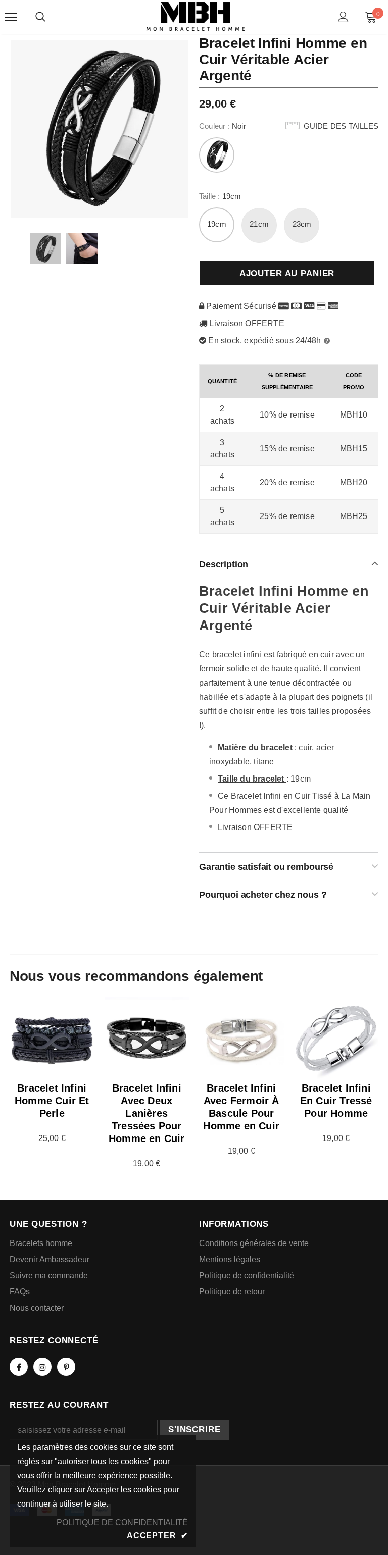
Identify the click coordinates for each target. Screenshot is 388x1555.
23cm (302, 224)
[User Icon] (343, 17)
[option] (99, 128)
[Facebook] (19, 1367)
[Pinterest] (66, 1367)
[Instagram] (42, 1367)
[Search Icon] (40, 17)
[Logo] (195, 16)
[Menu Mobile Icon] (11, 17)
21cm (259, 224)
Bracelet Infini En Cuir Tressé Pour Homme (336, 1100)
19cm (216, 224)
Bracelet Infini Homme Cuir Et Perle (52, 1100)
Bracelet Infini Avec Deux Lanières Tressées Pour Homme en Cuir (147, 1113)
